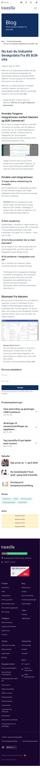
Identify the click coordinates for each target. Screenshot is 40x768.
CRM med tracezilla (8, 645)
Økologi (4, 657)
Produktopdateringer (14, 41)
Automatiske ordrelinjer (9, 720)
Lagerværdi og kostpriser (6, 710)
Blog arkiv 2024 (20, 519)
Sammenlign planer (8, 604)
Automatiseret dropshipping (6, 673)
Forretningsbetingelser (9, 741)
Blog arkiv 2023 (20, 515)
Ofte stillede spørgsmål (9, 608)
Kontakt (24, 649)
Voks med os (5, 685)
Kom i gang (5, 612)
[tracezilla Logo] (7, 547)
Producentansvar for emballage (8, 725)
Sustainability (22, 502)
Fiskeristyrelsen (6, 697)
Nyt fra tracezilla (26, 499)
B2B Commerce (6, 622)
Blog (3, 41)
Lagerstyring (5, 705)
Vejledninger (26, 618)
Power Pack (5, 630)
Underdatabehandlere (30, 741)
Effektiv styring (6, 693)
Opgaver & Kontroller (8, 626)
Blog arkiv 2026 (20, 526)
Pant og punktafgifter (8, 668)
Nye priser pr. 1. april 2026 (24, 462)
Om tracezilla (26, 645)
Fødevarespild (6, 649)
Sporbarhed (5, 716)
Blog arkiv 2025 (20, 523)
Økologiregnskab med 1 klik (9, 680)
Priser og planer (6, 600)
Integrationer (5, 595)
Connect (4, 634)
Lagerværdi (5, 653)
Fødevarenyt (6, 499)
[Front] (8, 8)
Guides (16, 499)
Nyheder (25, 653)
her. (25, 94)
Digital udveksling (7, 689)
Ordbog (24, 614)
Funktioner (5, 587)
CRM (3, 591)
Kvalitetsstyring (6, 701)
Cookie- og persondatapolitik (12, 737)
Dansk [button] (6, 2)
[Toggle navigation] (35, 8)
